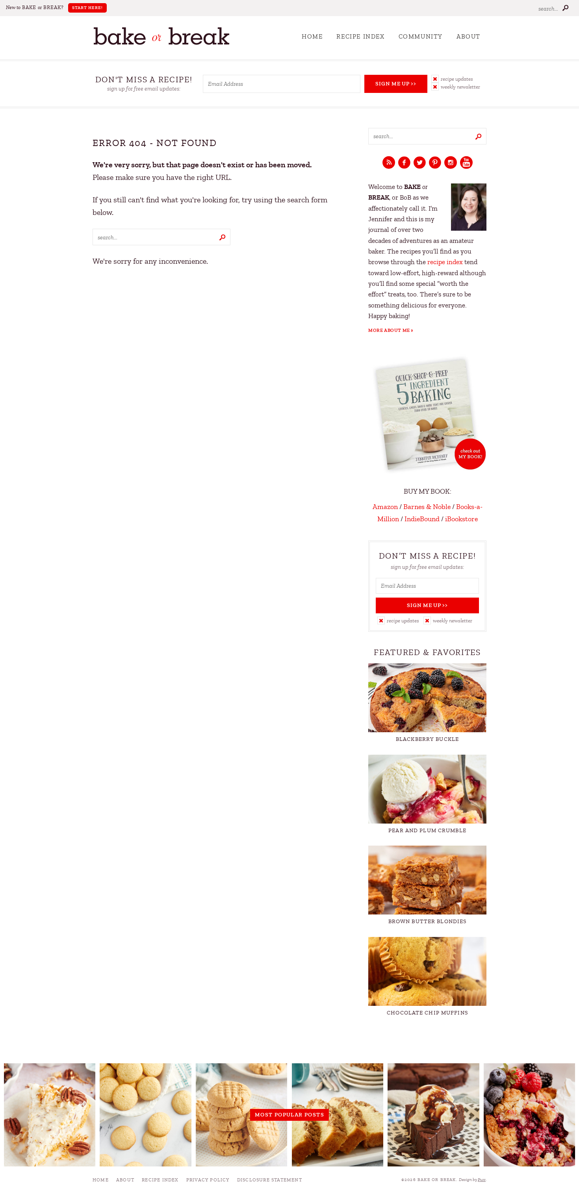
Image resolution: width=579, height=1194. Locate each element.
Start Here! (87, 7)
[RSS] (389, 163)
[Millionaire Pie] (49, 1114)
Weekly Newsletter (460, 87)
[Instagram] (451, 163)
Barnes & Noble (427, 507)
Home (312, 36)
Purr (482, 1179)
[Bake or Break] (161, 43)
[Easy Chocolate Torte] (433, 1114)
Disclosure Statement (269, 1180)
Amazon (385, 507)
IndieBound (422, 519)
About (469, 36)
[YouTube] (466, 163)
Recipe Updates (457, 79)
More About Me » (391, 330)
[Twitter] (420, 163)
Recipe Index (360, 36)
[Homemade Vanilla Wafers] (145, 1114)
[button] (458, 79)
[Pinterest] (435, 163)
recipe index (445, 262)
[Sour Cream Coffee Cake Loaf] (337, 1114)
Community (421, 36)
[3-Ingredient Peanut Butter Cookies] (241, 1114)
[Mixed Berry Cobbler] (529, 1114)
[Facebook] (404, 163)
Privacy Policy (208, 1180)
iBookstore (461, 519)
